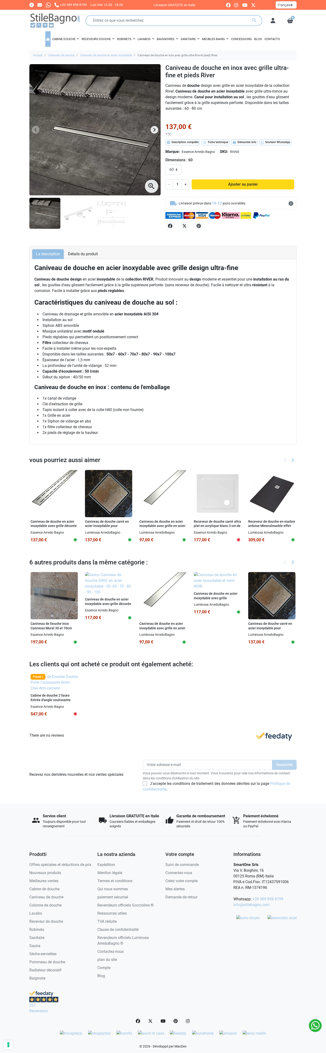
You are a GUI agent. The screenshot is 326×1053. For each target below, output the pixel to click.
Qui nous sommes (112, 889)
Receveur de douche (46, 921)
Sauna (34, 946)
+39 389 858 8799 (267, 899)
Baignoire (37, 978)
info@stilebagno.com (251, 904)
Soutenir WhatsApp (277, 142)
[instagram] (236, 5)
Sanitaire (36, 937)
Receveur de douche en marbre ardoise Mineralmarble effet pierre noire (271, 526)
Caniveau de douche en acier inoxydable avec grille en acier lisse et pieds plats (162, 526)
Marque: (172, 151)
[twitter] (253, 5)
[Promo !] (54, 682)
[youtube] (244, 5)
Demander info (244, 142)
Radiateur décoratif (45, 970)
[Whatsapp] (48, 4)
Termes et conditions (114, 881)
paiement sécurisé (112, 897)
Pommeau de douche (47, 962)
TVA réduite (107, 921)
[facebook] (228, 5)
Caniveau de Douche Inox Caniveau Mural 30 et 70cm (51, 626)
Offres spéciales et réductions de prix (60, 864)
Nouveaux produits (45, 873)
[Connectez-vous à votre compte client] (273, 20)
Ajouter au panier (243, 184)
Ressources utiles (112, 913)
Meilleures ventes (43, 881)
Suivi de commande (182, 864)
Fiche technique (215, 142)
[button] (290, 20)
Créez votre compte (181, 881)
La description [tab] (48, 254)
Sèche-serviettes (43, 954)
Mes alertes (175, 889)
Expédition (106, 864)
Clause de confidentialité (118, 929)
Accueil (37, 55)
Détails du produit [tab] (83, 254)
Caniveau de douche (61, 55)
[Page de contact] (31, 4)
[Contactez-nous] (39, 4)
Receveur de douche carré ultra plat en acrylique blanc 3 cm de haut (217, 526)
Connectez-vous (178, 873)
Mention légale (109, 873)
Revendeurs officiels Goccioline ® (125, 905)
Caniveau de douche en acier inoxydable (106, 55)
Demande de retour (181, 897)
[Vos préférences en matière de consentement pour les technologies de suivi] (8, 1044)
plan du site (107, 959)
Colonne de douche (45, 905)
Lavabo (35, 913)
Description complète (183, 142)
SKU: (224, 151)
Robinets (36, 929)
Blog (101, 976)
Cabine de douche (44, 889)
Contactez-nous (110, 951)
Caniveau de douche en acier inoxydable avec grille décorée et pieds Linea (54, 526)
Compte (103, 967)
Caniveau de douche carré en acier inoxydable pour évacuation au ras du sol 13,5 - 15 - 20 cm (108, 528)
